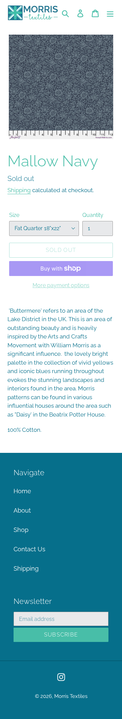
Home (22, 491)
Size (14, 215)
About (22, 510)
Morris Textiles (70, 696)
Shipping (19, 190)
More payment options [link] (61, 285)
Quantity (92, 215)
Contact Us (29, 549)
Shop (21, 529)
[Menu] (110, 13)
